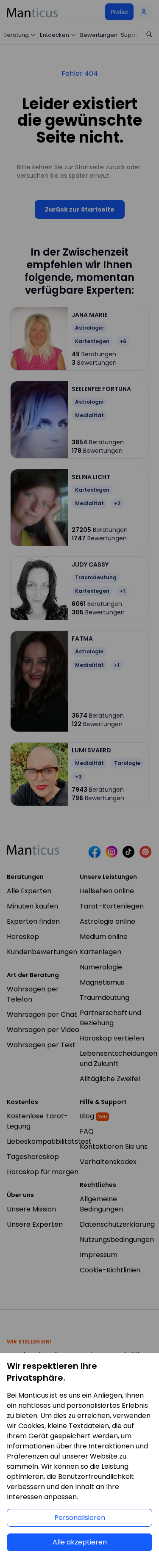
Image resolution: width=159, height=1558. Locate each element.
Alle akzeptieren (80, 1542)
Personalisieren (79, 1517)
